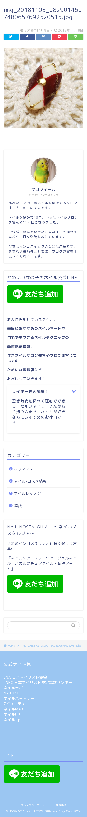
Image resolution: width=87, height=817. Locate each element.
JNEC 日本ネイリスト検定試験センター (38, 682)
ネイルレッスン (27, 493)
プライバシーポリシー (34, 805)
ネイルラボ (13, 687)
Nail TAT (11, 693)
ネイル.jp (12, 719)
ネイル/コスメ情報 (30, 481)
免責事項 (61, 805)
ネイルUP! (13, 714)
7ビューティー (16, 703)
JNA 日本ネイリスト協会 (25, 677)
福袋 (18, 505)
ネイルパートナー (19, 698)
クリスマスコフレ (29, 469)
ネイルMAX (13, 709)
